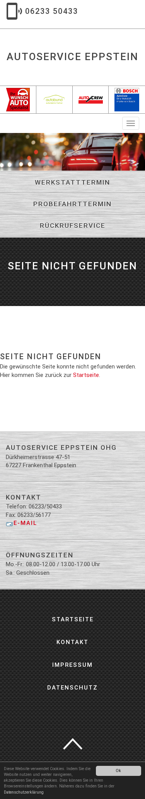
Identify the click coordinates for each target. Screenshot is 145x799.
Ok (118, 771)
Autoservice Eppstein (72, 56)
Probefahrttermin (72, 204)
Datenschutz (72, 687)
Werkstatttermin (72, 182)
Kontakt (72, 642)
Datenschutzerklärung (24, 792)
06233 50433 (51, 11)
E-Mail (25, 523)
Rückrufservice (73, 225)
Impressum (72, 664)
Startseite (86, 375)
